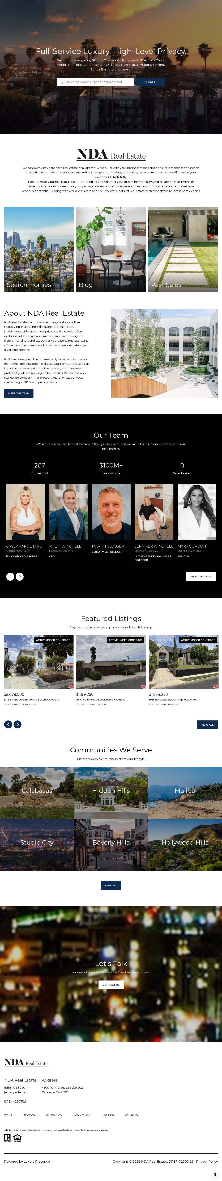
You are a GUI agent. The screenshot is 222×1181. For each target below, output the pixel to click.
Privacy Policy (207, 1161)
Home (8, 1114)
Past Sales (108, 1114)
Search (150, 82)
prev (10, 577)
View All (207, 724)
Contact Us (131, 1114)
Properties (28, 1114)
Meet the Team (18, 393)
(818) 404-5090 (14, 1087)
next (20, 577)
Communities (53, 1114)
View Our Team (201, 576)
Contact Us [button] (111, 984)
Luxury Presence (37, 1161)
